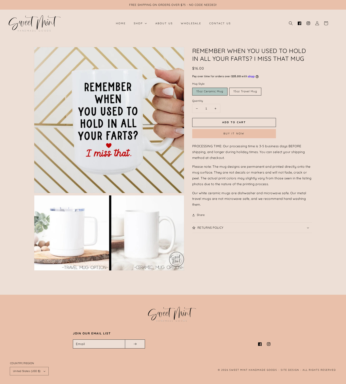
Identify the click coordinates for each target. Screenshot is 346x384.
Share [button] (201, 215)
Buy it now (233, 133)
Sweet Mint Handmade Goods (253, 369)
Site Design (290, 369)
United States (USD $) (26, 371)
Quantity (197, 100)
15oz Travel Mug (245, 91)
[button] (290, 23)
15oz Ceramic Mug (209, 91)
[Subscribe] (135, 343)
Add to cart (234, 122)
